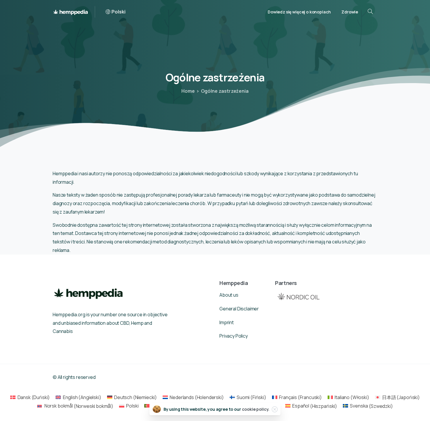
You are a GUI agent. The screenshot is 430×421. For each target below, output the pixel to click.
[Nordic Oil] (298, 296)
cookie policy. (256, 409)
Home (188, 91)
